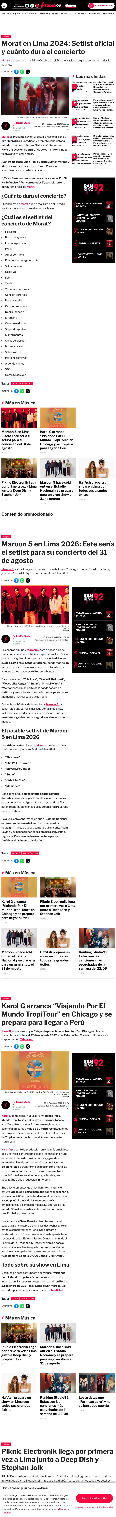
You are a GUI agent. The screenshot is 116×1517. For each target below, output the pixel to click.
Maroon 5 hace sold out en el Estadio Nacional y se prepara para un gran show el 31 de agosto (56, 490)
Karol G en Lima (27, 1298)
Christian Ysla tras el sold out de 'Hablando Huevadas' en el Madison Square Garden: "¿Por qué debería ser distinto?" (103, 88)
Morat (5, 60)
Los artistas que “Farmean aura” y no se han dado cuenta (95, 1402)
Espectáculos (7, 13)
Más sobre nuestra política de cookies (94, 1507)
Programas (94, 13)
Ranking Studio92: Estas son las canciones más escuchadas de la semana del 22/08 (93, 960)
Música (6, 36)
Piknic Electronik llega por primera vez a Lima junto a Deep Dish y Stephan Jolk (19, 488)
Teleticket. (26, 1039)
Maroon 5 (7, 569)
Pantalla (21, 13)
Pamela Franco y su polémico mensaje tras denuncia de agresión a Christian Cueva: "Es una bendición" (102, 160)
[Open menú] (4, 6)
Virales (54, 13)
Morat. (31, 186)
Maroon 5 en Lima (30, 853)
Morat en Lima (25, 383)
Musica (32, 13)
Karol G (6, 1149)
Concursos (80, 13)
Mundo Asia (67, 13)
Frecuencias (109, 13)
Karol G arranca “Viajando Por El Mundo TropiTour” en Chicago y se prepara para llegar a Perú (56, 440)
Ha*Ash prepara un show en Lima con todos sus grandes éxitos (94, 488)
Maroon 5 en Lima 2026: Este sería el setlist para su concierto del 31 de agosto (16, 440)
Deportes (43, 13)
